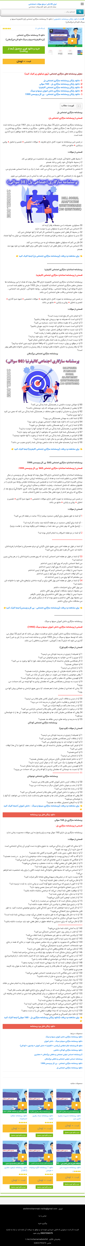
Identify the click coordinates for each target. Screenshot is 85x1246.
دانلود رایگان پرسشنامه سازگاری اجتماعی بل (61, 80)
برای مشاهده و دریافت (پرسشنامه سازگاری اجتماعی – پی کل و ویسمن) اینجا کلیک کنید (42, 608)
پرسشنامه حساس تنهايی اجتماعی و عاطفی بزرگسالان (63, 1059)
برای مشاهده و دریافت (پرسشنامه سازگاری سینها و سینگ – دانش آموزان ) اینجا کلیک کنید (41, 806)
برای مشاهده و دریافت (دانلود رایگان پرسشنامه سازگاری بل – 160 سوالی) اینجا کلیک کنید (41, 1017)
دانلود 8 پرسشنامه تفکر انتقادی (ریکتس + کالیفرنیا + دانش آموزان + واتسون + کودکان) (51, 1045)
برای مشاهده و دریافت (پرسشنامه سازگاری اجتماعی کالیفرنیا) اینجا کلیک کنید (46, 449)
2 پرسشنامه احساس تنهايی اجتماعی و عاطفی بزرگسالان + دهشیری (58, 1054)
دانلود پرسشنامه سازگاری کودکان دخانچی (67, 1050)
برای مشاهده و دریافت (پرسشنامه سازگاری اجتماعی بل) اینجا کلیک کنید (49, 256)
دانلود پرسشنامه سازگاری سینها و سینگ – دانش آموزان (63, 1041)
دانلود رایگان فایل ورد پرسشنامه (42, 814)
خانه (80, 19)
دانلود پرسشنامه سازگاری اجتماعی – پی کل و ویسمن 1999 (61, 1063)
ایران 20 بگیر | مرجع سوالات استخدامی (42, 4)
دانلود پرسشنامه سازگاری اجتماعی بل (69, 1067)
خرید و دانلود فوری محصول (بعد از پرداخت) (24, 50)
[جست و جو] (80, 11)
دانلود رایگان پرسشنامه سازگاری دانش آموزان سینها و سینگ (55, 91)
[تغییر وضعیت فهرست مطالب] (77, 106)
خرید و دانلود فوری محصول (72, 1132)
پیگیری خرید (42, 1223)
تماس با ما (42, 1216)
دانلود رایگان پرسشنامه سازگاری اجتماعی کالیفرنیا (59, 87)
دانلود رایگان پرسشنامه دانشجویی (66, 19)
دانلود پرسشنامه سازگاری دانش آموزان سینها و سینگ (63, 1036)
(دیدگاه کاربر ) (40, 28)
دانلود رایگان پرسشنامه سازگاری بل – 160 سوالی (59, 84)
